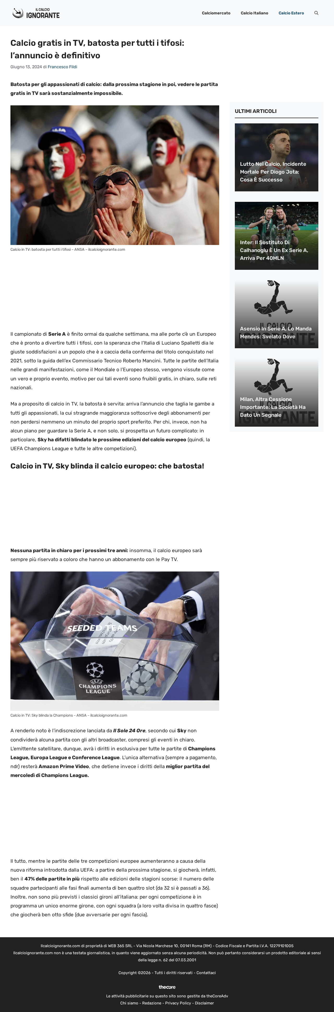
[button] (316, 13)
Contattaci (206, 972)
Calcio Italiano (254, 13)
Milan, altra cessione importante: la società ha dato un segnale (273, 407)
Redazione (151, 1003)
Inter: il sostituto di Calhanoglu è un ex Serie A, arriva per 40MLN (274, 250)
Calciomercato (216, 13)
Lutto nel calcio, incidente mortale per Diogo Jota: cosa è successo (273, 172)
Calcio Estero (291, 13)
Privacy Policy (178, 1003)
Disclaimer (204, 1003)
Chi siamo (129, 1003)
